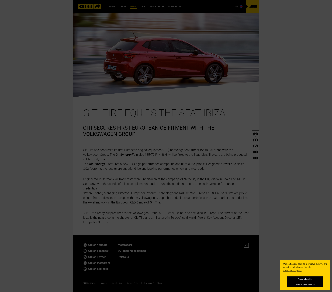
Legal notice (117, 283)
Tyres (122, 6)
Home (112, 6)
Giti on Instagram (99, 263)
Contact (104, 283)
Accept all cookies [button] (305, 279)
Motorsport (125, 245)
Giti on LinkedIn (98, 268)
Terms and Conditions (153, 283)
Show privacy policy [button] (292, 270)
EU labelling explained (132, 250)
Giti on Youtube (97, 245)
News (133, 6)
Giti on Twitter (97, 257)
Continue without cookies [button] (305, 285)
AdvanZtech (156, 6)
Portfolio (123, 257)
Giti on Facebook (98, 250)
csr (142, 6)
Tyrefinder (174, 6)
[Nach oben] (246, 245)
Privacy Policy (133, 283)
